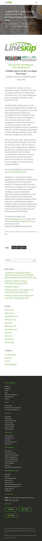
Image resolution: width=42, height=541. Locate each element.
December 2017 (11, 329)
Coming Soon (10, 355)
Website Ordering (9, 424)
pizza (24, 247)
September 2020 (11, 316)
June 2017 (8, 336)
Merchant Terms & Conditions (13, 407)
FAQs (6, 392)
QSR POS (7, 476)
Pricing (6, 390)
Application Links (9, 437)
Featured (8, 358)
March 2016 (9, 342)
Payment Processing (10, 420)
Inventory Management (11, 459)
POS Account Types (10, 453)
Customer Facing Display (11, 455)
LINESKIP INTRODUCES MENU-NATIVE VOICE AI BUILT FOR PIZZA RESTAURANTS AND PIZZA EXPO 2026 (20, 275)
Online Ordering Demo (11, 442)
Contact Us (8, 388)
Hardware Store (9, 435)
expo (18, 247)
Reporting (7, 465)
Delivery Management (11, 457)
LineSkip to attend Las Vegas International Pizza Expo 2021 (16, 282)
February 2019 (10, 320)
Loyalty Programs (9, 463)
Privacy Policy (8, 405)
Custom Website (9, 426)
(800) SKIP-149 (27, 221)
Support (7, 398)
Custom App (8, 418)
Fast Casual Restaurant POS (12, 486)
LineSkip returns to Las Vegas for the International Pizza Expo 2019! (19, 291)
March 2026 (9, 310)
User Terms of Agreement (12, 409)
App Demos (8, 439)
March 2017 (9, 339)
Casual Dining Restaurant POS (13, 484)
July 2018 (8, 323)
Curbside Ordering (12, 287)
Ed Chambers (12, 24)
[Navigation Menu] (36, 2)
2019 (13, 247)
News (15, 26)
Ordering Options (9, 429)
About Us (7, 386)
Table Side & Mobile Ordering (13, 467)
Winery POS (8, 490)
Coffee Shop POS (9, 488)
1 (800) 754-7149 (13, 500)
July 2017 (8, 333)
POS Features (8, 450)
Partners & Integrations (11, 394)
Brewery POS (8, 480)
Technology (8, 416)
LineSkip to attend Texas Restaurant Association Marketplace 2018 (19, 297)
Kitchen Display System (11, 461)
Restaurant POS (9, 482)
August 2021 (9, 313)
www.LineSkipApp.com (17, 172)
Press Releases (23, 26)
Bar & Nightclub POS (10, 478)
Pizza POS (7, 474)
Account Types (9, 422)
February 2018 (10, 326)
